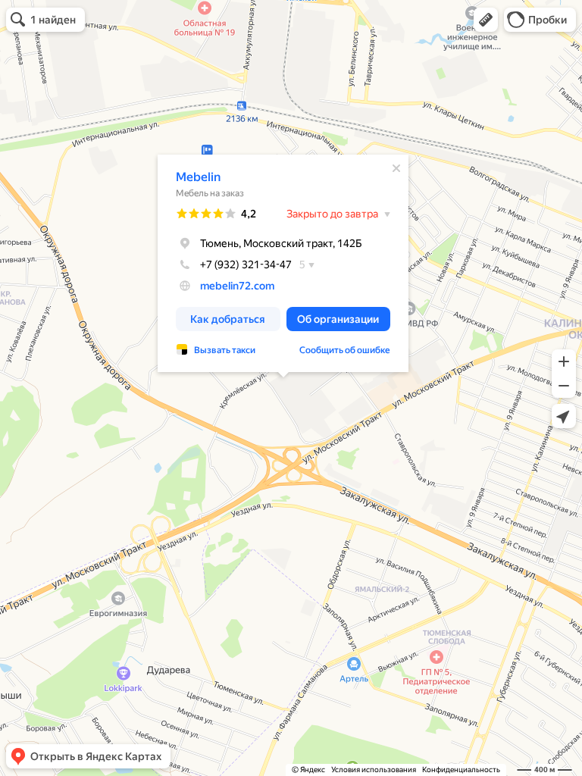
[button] (486, 20)
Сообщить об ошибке (344, 350)
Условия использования (373, 769)
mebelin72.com (237, 286)
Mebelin (198, 177)
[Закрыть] (396, 168)
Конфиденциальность (461, 769)
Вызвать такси (224, 350)
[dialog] (283, 263)
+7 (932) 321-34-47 (246, 264)
